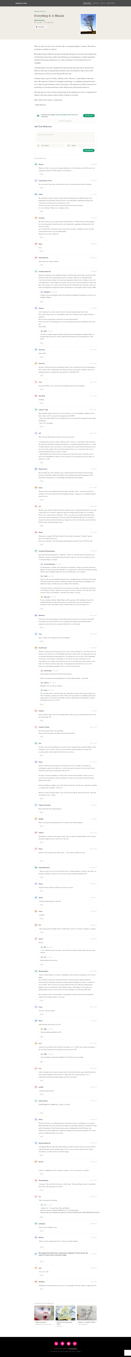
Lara (40, 1043)
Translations (41, 27)
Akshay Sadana (43, 971)
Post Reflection (88, 150)
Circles (96, 3)
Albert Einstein (39, 20)
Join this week (89, 115)
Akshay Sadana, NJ (44, 1143)
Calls (102, 3)
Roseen (41, 1161)
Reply (41, 174)
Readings (87, 3)
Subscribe (111, 3)
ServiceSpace (73, 1348)
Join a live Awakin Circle (62, 114)
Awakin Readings (40, 11)
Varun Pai (42, 349)
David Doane (43, 648)
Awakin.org (21, 3)
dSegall (41, 819)
